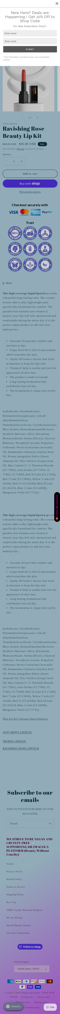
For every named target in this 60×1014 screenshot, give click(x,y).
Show (57, 507)
